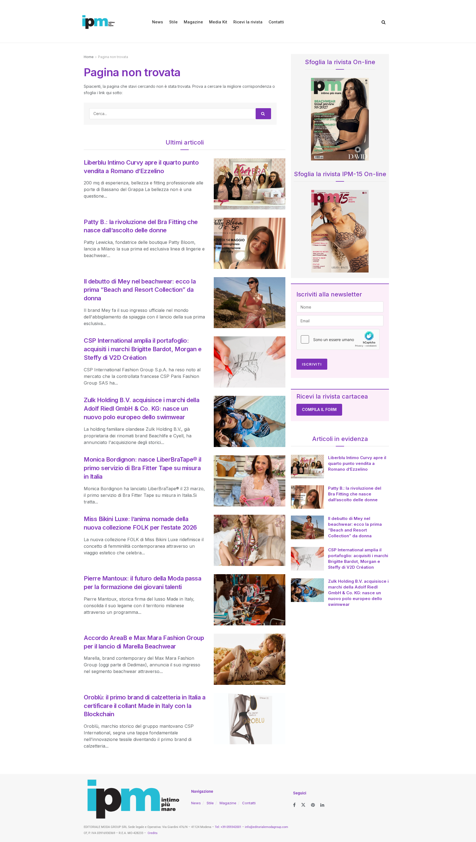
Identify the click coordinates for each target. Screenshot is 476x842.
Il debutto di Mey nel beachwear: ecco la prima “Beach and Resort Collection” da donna (140, 290)
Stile (173, 22)
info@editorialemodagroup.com (266, 827)
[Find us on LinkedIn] (322, 805)
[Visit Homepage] (98, 22)
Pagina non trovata (113, 57)
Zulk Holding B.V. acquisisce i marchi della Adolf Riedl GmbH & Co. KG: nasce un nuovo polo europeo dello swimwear (141, 408)
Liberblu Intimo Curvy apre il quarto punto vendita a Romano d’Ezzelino (357, 463)
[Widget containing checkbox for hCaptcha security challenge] (338, 339)
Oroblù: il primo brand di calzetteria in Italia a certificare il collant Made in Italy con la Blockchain (144, 706)
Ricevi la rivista (248, 22)
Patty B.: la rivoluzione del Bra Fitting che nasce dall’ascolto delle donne (354, 494)
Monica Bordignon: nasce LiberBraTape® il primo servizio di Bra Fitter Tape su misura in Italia (142, 468)
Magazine (193, 22)
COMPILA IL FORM (319, 409)
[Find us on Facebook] (294, 805)
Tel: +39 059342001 (228, 827)
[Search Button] (384, 22)
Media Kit (218, 22)
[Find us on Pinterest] (313, 805)
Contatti (276, 22)
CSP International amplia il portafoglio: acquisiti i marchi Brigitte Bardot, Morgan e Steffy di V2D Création (143, 349)
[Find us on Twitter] (303, 805)
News (157, 22)
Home (89, 57)
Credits (153, 833)
